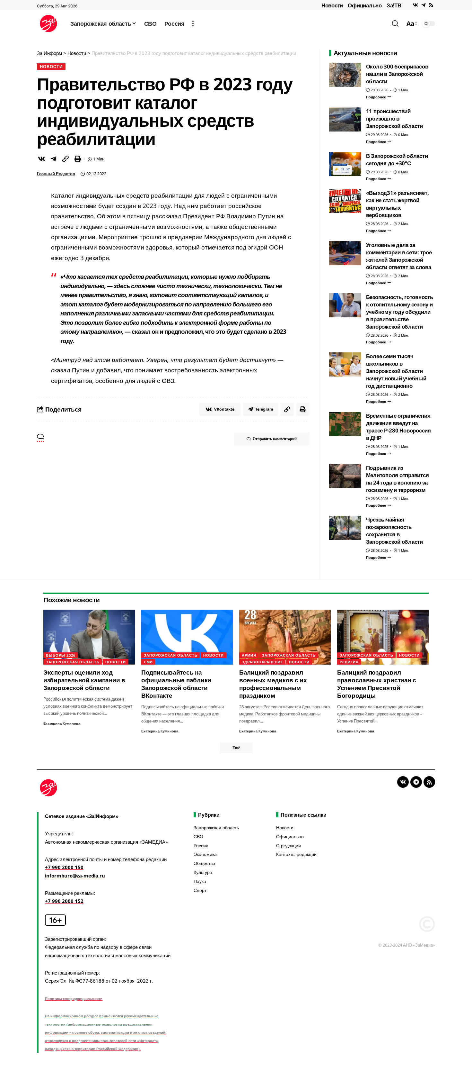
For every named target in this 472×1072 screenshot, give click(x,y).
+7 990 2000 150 (64, 867)
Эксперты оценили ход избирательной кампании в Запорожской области (84, 680)
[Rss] (431, 5)
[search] (395, 23)
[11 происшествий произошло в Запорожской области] (345, 119)
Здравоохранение (262, 661)
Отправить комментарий (275, 438)
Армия (249, 655)
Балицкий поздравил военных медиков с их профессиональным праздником (273, 684)
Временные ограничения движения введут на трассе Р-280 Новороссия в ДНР (398, 426)
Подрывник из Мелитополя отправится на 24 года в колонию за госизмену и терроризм (397, 479)
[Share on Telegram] (53, 159)
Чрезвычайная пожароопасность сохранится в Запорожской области (394, 530)
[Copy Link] (65, 159)
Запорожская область (73, 661)
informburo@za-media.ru (75, 875)
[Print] (77, 159)
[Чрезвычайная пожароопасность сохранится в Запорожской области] (345, 528)
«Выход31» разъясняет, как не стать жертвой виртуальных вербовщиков (397, 204)
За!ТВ (394, 5)
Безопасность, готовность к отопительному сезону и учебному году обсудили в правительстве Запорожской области (399, 311)
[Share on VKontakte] (41, 159)
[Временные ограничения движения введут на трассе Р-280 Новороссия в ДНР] (345, 424)
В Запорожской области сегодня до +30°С (397, 159)
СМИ (148, 661)
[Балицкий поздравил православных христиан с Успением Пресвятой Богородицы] (383, 637)
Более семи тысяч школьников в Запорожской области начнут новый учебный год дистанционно (396, 370)
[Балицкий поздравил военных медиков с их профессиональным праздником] (285, 637)
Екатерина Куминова (61, 723)
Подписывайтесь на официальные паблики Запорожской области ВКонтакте (176, 684)
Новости (332, 5)
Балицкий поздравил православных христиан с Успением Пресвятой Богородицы (376, 684)
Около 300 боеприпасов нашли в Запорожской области (397, 74)
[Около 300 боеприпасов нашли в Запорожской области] (345, 75)
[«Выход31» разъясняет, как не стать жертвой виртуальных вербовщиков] (345, 201)
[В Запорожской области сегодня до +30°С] (345, 164)
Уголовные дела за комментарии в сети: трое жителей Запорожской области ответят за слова (399, 256)
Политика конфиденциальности (73, 998)
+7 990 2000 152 (64, 901)
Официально (365, 5)
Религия (349, 661)
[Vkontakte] (415, 5)
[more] (192, 23)
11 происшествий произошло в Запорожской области (394, 118)
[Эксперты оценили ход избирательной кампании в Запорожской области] (89, 637)
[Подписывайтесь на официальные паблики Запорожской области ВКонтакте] (187, 637)
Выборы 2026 (60, 655)
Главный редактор (56, 174)
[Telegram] (423, 5)
